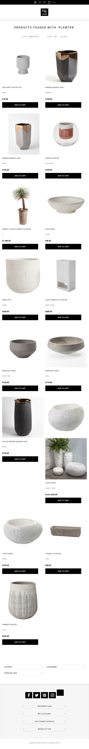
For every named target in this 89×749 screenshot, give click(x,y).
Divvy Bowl (50, 229)
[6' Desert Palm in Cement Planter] (23, 205)
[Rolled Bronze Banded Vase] (23, 417)
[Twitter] (36, 695)
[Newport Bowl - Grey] (66, 346)
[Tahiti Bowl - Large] (66, 417)
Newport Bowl (9, 371)
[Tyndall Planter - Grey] (66, 529)
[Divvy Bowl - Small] (66, 205)
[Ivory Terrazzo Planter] (66, 276)
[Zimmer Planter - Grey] (23, 600)
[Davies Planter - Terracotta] (66, 134)
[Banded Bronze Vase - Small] (23, 134)
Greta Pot (7, 300)
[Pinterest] (44, 695)
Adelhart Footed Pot (12, 87)
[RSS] (60, 693)
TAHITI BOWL (50, 483)
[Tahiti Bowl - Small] (23, 529)
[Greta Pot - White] (23, 276)
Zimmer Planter (9, 624)
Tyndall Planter (53, 553)
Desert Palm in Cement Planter (16, 229)
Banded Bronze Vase (54, 87)
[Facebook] (28, 695)
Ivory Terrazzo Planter (56, 300)
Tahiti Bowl (7, 553)
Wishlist (44, 2)
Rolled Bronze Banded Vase (14, 441)
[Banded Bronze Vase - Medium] (66, 63)
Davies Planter (52, 158)
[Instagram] (52, 695)
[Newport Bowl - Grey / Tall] (23, 346)
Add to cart (20, 105)
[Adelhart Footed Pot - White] (23, 63)
